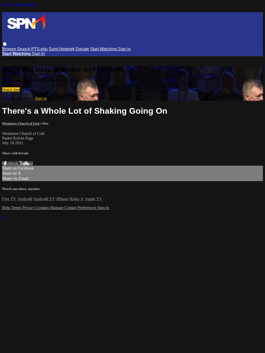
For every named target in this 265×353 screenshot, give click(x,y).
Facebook (10, 163)
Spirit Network (62, 49)
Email (28, 163)
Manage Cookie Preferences (73, 207)
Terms (16, 207)
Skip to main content (19, 4)
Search (24, 49)
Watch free (11, 89)
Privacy (29, 207)
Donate (82, 49)
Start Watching (104, 49)
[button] (4, 44)
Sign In (38, 53)
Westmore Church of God (21, 123)
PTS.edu (39, 49)
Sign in (124, 49)
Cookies (43, 207)
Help (6, 207)
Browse (9, 49)
